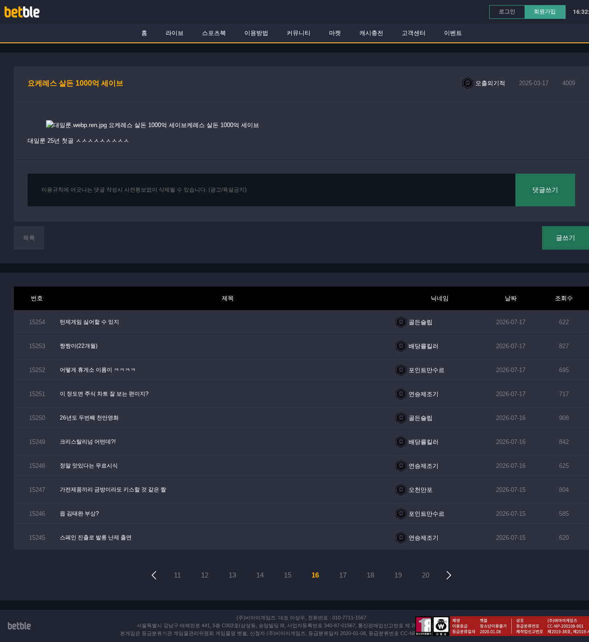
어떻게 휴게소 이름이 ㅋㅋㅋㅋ (98, 370)
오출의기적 (490, 83)
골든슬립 (421, 322)
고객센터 (414, 32)
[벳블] (22, 12)
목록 (29, 237)
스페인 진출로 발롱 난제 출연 (96, 537)
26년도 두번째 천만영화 (89, 417)
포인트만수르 (427, 370)
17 (342, 575)
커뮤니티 (299, 32)
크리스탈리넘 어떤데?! (87, 441)
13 (232, 575)
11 (177, 575)
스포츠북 (214, 32)
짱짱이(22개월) (79, 346)
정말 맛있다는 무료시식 (89, 465)
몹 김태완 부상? (79, 513)
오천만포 (421, 489)
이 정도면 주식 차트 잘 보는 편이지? (104, 394)
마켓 (335, 32)
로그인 (507, 11)
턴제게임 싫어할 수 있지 (89, 322)
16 (315, 575)
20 (425, 575)
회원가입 (545, 11)
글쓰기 (565, 237)
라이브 (175, 32)
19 (398, 575)
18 (370, 575)
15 (287, 575)
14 (260, 575)
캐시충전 (371, 32)
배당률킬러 (424, 346)
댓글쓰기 (545, 189)
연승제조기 (424, 394)
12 (204, 575)
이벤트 (453, 32)
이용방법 (256, 32)
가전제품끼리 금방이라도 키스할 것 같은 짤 (113, 489)
